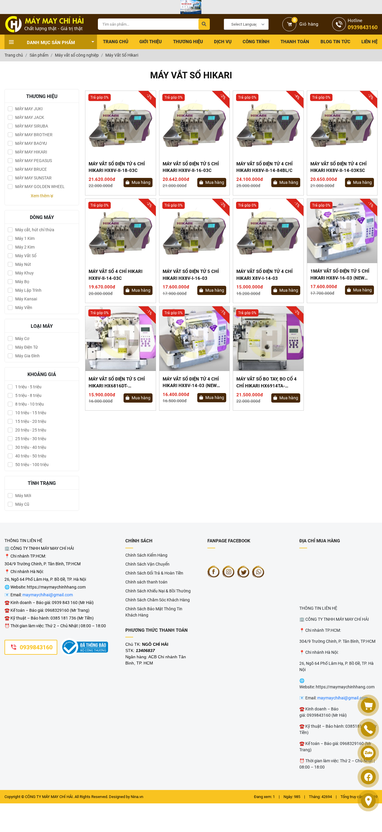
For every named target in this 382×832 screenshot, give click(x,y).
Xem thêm (40, 195)
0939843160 (36, 647)
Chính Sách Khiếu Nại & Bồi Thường (158, 591)
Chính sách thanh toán (146, 582)
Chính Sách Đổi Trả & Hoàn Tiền (154, 573)
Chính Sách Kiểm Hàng (146, 555)
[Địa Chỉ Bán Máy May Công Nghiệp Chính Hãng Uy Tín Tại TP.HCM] (44, 24)
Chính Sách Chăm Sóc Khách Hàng (157, 599)
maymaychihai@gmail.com (47, 594)
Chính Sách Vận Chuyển (147, 564)
